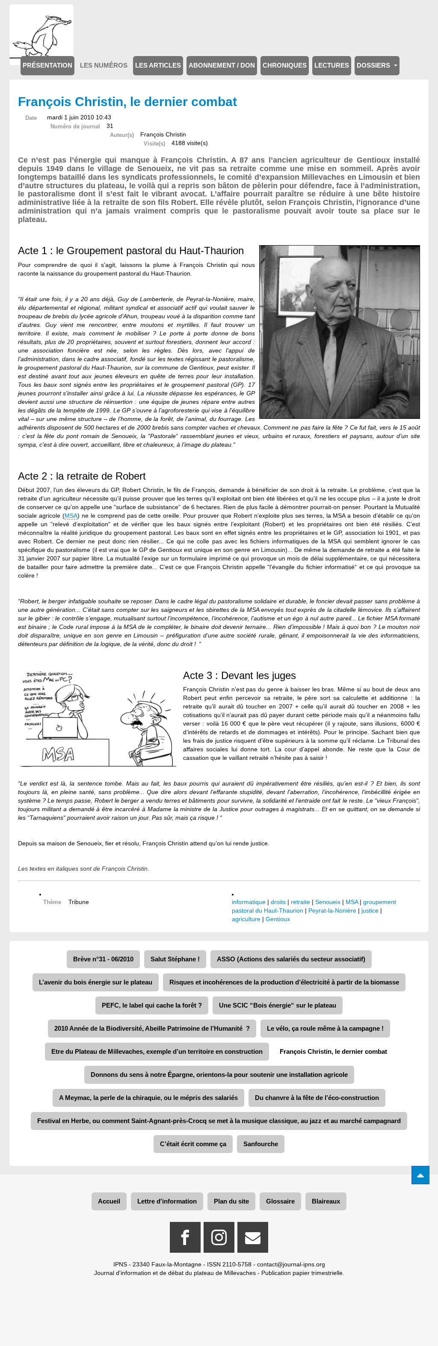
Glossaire (280, 1201)
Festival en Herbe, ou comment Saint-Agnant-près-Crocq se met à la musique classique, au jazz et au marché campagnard (219, 1120)
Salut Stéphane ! (175, 959)
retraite (300, 901)
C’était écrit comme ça (193, 1143)
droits (278, 901)
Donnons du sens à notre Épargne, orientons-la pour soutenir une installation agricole (219, 1074)
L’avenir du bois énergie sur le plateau (95, 982)
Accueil (109, 1201)
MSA (71, 515)
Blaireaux (326, 1201)
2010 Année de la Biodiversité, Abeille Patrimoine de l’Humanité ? (152, 1028)
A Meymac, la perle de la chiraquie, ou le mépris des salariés (148, 1097)
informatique (249, 901)
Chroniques (285, 65)
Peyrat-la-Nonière (332, 910)
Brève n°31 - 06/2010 (103, 959)
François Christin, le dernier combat (333, 1051)
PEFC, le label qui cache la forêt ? (152, 1005)
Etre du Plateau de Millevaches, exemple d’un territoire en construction (157, 1051)
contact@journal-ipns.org (291, 1264)
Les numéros (103, 65)
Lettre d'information (167, 1201)
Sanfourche (260, 1143)
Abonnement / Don (222, 65)
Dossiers (374, 65)
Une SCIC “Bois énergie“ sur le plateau (277, 1005)
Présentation (47, 65)
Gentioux (278, 919)
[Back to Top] (420, 1175)
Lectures (331, 65)
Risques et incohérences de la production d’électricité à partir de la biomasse (284, 982)
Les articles (158, 65)
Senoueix (327, 901)
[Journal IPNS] (41, 16)
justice (370, 910)
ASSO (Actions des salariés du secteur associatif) (291, 959)
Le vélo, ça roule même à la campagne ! (325, 1028)
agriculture (246, 919)
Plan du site (231, 1201)
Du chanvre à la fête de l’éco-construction (317, 1097)
